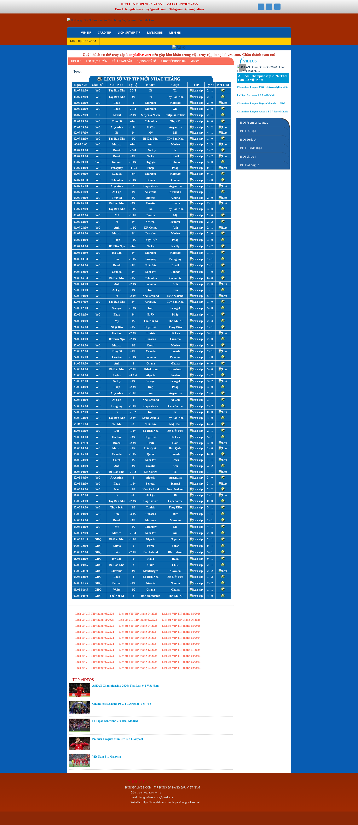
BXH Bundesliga (251, 148)
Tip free (76, 61)
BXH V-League (249, 165)
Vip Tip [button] (86, 32)
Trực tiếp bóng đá (173, 61)
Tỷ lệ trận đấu (122, 61)
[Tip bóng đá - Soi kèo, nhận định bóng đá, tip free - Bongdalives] (110, 20)
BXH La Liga (248, 131)
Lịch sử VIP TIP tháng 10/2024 (94, 631)
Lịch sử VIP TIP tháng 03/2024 (138, 643)
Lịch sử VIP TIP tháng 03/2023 (138, 667)
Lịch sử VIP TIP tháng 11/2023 (181, 649)
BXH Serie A (248, 139)
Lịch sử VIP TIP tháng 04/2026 (138, 613)
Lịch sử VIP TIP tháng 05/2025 (94, 625)
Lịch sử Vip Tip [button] (129, 32)
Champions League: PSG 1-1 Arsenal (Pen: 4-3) (122, 703)
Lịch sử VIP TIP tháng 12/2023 (138, 649)
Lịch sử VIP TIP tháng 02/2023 (181, 667)
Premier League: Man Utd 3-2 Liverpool (117, 739)
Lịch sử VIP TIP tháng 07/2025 (138, 619)
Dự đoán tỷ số (146, 61)
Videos (195, 61)
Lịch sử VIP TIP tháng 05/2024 (181, 637)
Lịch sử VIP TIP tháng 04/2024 (94, 643)
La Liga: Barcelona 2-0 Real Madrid (115, 721)
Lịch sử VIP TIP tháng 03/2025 (181, 625)
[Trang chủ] (72, 32)
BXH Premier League (254, 122)
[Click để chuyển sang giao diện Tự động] (73, 819)
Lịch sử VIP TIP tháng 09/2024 (138, 631)
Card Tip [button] (104, 32)
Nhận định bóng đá (83, 41)
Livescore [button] (155, 32)
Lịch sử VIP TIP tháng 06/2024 (138, 637)
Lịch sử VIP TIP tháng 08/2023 (181, 655)
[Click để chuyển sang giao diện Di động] (91, 819)
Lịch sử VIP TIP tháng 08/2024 (181, 631)
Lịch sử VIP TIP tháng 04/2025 (138, 625)
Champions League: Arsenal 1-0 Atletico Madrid (262, 111)
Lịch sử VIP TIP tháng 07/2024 (94, 637)
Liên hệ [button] (175, 32)
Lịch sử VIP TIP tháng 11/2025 (94, 619)
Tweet (77, 71)
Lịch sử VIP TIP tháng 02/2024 (181, 643)
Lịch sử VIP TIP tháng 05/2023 (181, 661)
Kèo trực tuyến (96, 61)
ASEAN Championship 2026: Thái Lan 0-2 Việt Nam (125, 685)
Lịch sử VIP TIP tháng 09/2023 (138, 655)
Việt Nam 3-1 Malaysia (106, 756)
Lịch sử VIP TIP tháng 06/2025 (181, 619)
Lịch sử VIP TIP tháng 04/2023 (94, 667)
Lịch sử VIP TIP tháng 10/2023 (94, 655)
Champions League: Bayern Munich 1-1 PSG (261, 103)
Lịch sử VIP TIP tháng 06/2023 (138, 661)
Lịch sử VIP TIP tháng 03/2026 (181, 613)
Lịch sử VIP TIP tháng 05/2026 (94, 613)
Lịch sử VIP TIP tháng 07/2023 (94, 661)
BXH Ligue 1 (248, 156)
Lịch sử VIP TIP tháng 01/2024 (94, 649)
